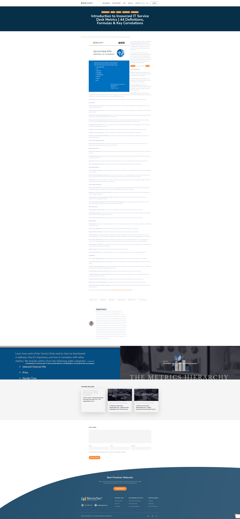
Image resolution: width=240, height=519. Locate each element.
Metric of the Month (152, 506)
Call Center (96, 392)
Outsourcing (118, 402)
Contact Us (138, 3)
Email (111, 446)
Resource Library (116, 3)
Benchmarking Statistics (88, 392)
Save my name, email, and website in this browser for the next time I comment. (108, 452)
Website (133, 446)
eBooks (113, 12)
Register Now (120, 488)
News (86, 37)
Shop (124, 3)
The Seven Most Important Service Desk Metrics (120, 290)
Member (119, 12)
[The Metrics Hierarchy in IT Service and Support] (180, 362)
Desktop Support (118, 501)
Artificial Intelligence (94, 390)
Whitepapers (134, 12)
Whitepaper (151, 503)
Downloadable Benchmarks (135, 501)
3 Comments (143, 299)
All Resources (105, 12)
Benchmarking (106, 3)
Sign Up (133, 65)
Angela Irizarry (101, 309)
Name (90, 446)
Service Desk (126, 12)
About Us (130, 3)
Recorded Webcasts (87, 394)
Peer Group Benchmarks (134, 506)
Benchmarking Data (133, 503)
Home (82, 37)
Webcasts (150, 501)
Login (147, 65)
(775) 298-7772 (88, 505)
